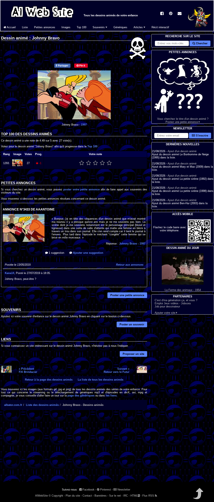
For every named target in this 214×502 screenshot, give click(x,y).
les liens (111, 395)
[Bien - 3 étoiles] (95, 163)
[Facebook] (162, 13)
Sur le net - (115, 495)
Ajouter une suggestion (87, 252)
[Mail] (179, 13)
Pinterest (105, 489)
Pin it (82, 65)
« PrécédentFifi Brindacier (28, 370)
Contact (87, 495)
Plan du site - (74, 495)
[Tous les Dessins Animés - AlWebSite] (42, 18)
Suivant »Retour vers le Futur (116, 370)
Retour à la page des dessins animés (49, 379)
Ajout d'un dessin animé (182, 151)
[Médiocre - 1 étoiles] (81, 163)
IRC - (126, 495)
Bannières (100, 495)
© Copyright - (57, 495)
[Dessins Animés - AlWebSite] (199, 30)
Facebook (88, 489)
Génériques (120, 27)
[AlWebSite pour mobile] (199, 241)
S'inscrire (201, 135)
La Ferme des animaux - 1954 (183, 290)
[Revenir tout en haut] (197, 496)
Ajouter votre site (165, 312)
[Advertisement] (74, 449)
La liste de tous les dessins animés (100, 379)
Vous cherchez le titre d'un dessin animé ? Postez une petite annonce (182, 120)
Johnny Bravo (132, 243)
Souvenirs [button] (99, 27)
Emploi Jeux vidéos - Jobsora (173, 303)
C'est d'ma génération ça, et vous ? (176, 300)
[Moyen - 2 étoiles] (88, 163)
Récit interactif (160, 27)
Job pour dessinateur (167, 306)
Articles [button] (139, 27)
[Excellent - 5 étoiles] (109, 163)
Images (65, 27)
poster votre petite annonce (81, 189)
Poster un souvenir (132, 324)
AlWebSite (41, 495)
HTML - (135, 495)
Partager (62, 65)
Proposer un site (133, 353)
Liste (25, 27)
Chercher (201, 43)
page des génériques (81, 395)
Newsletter (123, 489)
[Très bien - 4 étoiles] (102, 163)
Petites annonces (44, 27)
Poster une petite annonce (127, 295)
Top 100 (81, 27)
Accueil (11, 27)
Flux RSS (148, 495)
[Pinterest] (171, 13)
